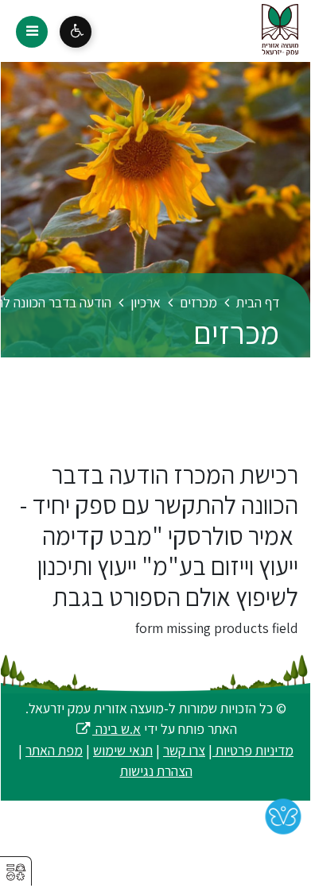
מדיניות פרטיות (253, 750)
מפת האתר (54, 750)
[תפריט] (32, 32)
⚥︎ (16, 872)
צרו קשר (184, 750)
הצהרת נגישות (156, 771)
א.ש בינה (108, 729)
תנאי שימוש (123, 750)
